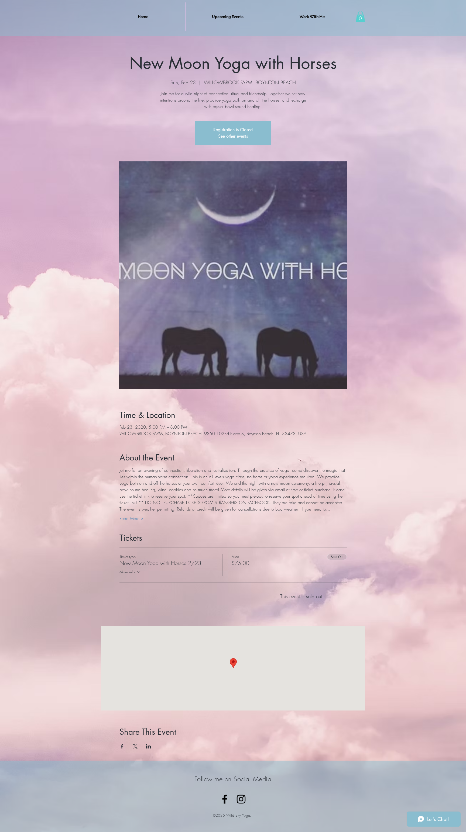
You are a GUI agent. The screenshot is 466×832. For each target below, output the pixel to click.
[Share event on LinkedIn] (148, 746)
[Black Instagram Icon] (241, 799)
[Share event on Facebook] (122, 746)
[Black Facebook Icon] (225, 799)
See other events (233, 136)
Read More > (131, 518)
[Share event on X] (135, 746)
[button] (360, 16)
